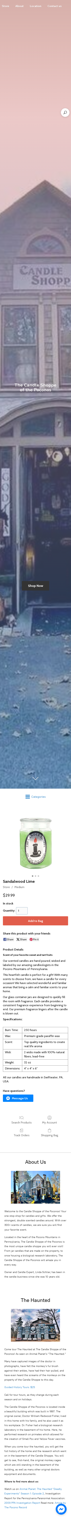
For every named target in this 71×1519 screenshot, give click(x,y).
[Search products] (65, 112)
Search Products (21, 1122)
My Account (49, 1122)
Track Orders (21, 1135)
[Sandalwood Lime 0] (35, 840)
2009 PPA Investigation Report (22, 1502)
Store (6, 887)
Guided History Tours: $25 (19, 1387)
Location (35, 6)
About (19, 6)
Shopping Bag (49, 1135)
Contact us (55, 6)
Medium (19, 887)
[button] (18, 1098)
